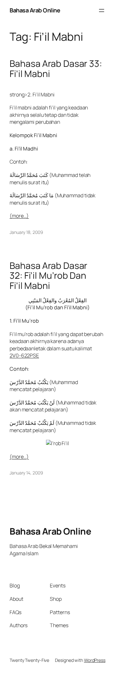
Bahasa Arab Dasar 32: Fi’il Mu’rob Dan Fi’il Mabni (48, 276)
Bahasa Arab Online (35, 10)
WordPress (94, 660)
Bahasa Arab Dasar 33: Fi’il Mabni (56, 69)
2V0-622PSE (24, 355)
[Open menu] (101, 10)
